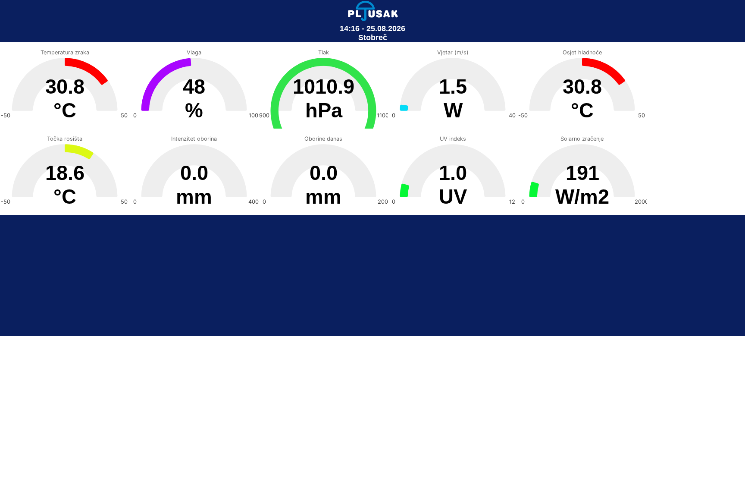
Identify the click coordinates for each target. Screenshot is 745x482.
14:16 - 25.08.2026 (372, 28)
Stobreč (372, 37)
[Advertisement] (372, 275)
